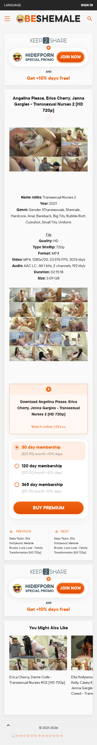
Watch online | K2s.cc (48, 427)
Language (12, 5)
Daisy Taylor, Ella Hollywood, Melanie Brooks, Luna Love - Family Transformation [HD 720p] (26, 545)
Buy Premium (48, 507)
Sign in (87, 5)
